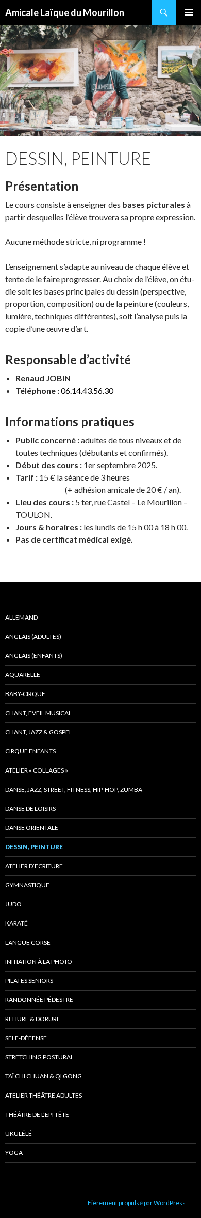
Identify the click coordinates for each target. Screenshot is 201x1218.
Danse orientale (31, 827)
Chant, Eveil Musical (38, 713)
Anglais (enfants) (33, 655)
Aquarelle (22, 675)
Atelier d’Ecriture (34, 866)
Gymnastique (27, 885)
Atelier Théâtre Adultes (43, 1095)
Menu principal (188, 12)
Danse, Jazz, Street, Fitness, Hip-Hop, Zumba (73, 789)
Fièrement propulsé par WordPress (137, 1203)
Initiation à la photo (38, 961)
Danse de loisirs (30, 808)
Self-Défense (26, 1038)
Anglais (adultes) (33, 636)
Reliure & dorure (32, 1019)
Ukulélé (18, 1133)
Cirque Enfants (30, 751)
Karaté (16, 923)
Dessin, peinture (34, 847)
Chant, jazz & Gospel (38, 732)
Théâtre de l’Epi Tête (37, 1114)
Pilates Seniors (29, 980)
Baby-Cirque (25, 694)
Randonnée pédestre (39, 1000)
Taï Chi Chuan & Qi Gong (43, 1076)
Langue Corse (28, 942)
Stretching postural (39, 1057)
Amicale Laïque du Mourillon (64, 12)
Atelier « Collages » (36, 770)
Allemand (21, 617)
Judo (13, 904)
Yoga (14, 1153)
